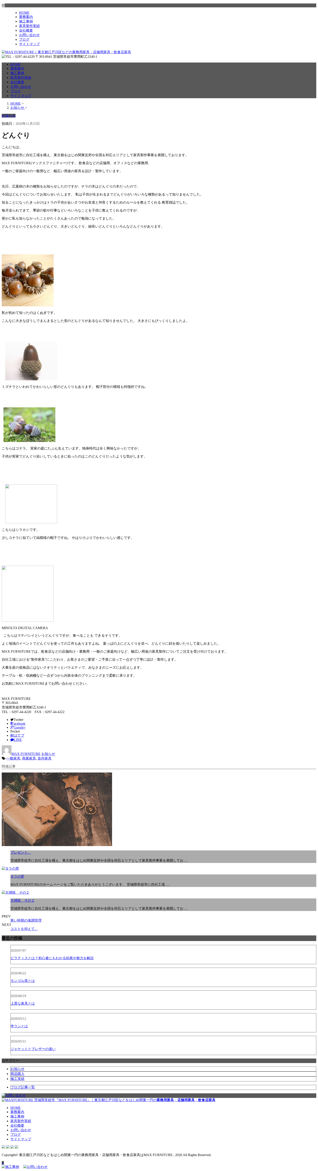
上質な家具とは (23, 1003)
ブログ (24, 39)
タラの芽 (17, 876)
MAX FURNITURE (25, 754)
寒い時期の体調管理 (26, 920)
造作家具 (44, 758)
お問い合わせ (29, 35)
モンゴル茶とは (23, 981)
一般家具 (13, 758)
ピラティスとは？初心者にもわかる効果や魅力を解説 (52, 958)
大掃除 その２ (22, 900)
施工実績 (17, 1079)
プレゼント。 (20, 852)
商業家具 (29, 758)
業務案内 (26, 17)
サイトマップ (29, 44)
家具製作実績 (29, 26)
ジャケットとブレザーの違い (33, 1049)
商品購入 (17, 1074)
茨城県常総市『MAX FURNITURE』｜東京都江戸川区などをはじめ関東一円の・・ (124, 1100)
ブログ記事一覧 (23, 1087)
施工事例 (26, 21)
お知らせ (48, 754)
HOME (24, 12)
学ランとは (19, 1026)
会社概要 (26, 30)
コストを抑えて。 (24, 929)
